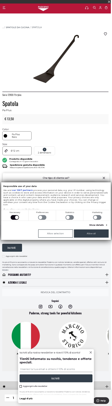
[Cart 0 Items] (106, 8)
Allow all (91, 233)
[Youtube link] (50, 306)
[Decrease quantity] (8, 398)
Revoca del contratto (55, 292)
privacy (5, 269)
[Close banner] (109, 2)
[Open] (94, 7)
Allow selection (55, 233)
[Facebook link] (60, 306)
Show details (96, 225)
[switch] (42, 217)
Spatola (37, 27)
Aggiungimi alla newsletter (16, 256)
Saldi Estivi (74, 2)
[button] (103, 178)
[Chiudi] (90, 353)
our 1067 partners (22, 190)
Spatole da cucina (17, 27)
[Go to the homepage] (43, 8)
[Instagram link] (40, 306)
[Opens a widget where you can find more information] (101, 401)
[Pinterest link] (70, 306)
